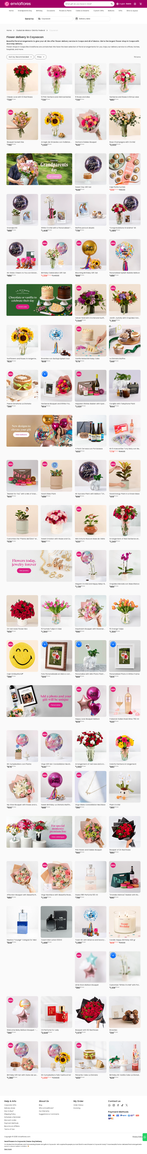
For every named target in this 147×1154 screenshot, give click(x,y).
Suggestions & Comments (49, 1114)
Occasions (51, 11)
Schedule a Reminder (12, 1117)
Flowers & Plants (65, 11)
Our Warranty (44, 1111)
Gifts (120, 11)
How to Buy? (9, 1111)
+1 (31, 103)
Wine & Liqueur (132, 11)
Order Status (78, 1105)
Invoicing (77, 1108)
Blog (40, 1105)
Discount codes (10, 1120)
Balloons (111, 11)
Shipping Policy (10, 1114)
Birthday (39, 11)
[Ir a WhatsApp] (145, 1137)
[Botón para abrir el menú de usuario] (135, 4)
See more (8, 1149)
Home (11, 11)
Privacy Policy (138, 1137)
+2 (63, 103)
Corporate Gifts (10, 1105)
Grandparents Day (25, 11)
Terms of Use (9, 1129)
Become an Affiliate (12, 1126)
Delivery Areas (9, 1108)
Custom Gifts (99, 11)
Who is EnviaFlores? (46, 1108)
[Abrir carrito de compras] (141, 4)
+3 (98, 455)
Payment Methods (11, 1123)
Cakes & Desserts (82, 11)
